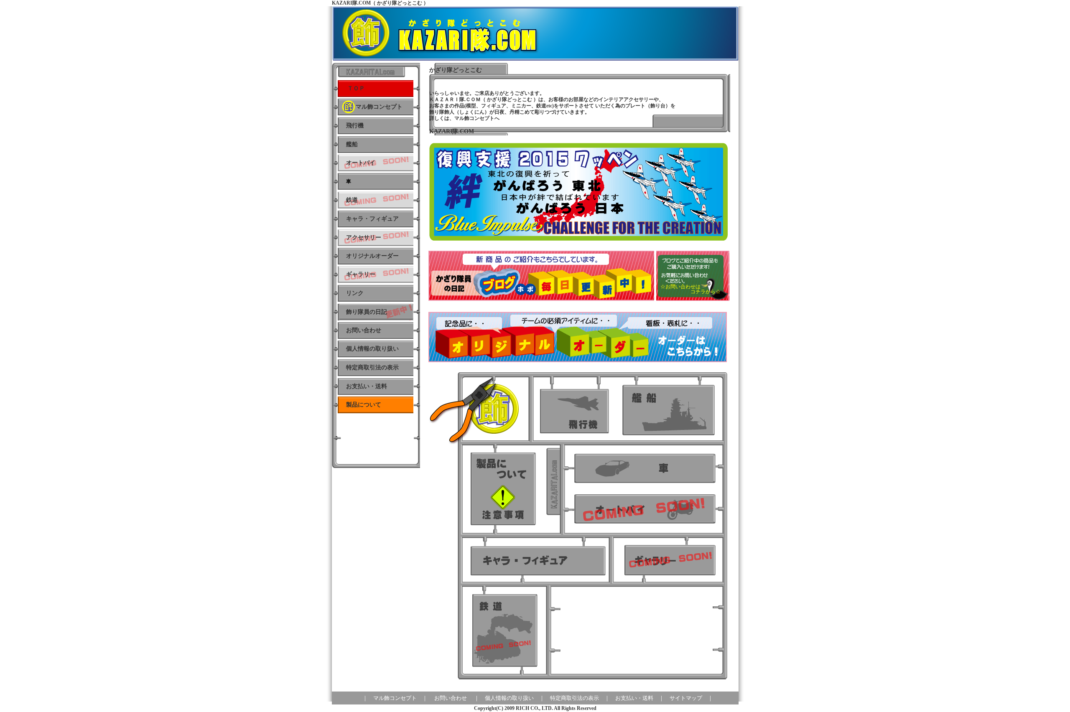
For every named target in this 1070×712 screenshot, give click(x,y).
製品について (363, 405)
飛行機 (355, 125)
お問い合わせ (450, 698)
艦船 (352, 144)
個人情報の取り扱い (372, 349)
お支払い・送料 (366, 386)
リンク (355, 293)
